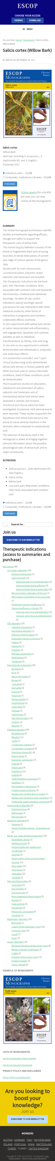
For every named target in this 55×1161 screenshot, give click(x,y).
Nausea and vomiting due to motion (28, 794)
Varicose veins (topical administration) (34, 615)
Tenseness (17, 661)
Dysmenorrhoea (19, 809)
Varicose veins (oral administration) (32, 612)
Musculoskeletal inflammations (26, 896)
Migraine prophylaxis (21, 653)
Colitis (14, 740)
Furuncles (16, 695)
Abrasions (16, 668)
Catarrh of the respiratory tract (26, 926)
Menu (30, 29)
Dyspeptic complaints (22, 759)
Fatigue (15, 642)
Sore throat (17, 869)
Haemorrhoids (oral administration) (32, 581)
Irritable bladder (19, 960)
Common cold (18, 930)
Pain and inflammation (17, 881)
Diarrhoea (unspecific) (22, 752)
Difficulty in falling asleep (23, 634)
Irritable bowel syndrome (24, 790)
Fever (14, 938)
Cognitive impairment (22, 627)
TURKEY (12, 1148)
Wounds (15, 725)
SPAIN (31, 1144)
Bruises (15, 680)
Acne (14, 672)
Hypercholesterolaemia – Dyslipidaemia (31, 828)
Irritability (16, 649)
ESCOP (27, 5)
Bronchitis (16, 922)
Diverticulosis (18, 756)
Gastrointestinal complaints (25, 778)
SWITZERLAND (44, 1144)
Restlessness (18, 657)
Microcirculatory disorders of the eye (29, 593)
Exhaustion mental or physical (26, 638)
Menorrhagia (17, 816)
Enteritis (15, 763)
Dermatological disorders (19, 665)
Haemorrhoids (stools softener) (30, 585)
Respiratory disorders (17, 919)
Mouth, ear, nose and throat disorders (25, 835)
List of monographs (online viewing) (19, 1058)
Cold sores (17, 684)
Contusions (17, 885)
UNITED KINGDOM (38, 1148)
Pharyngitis (17, 866)
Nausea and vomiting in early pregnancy (30, 797)
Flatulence (17, 771)
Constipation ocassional (23, 748)
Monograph (8, 566)
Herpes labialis (19, 699)
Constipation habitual (22, 744)
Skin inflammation (20, 718)
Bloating (16, 737)
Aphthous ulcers (19, 843)
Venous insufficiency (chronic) (25, 608)
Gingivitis (16, 854)
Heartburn (16, 782)
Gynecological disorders (19, 805)
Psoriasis (16, 710)
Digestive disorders (16, 729)
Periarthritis (17, 907)
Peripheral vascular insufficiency (27, 604)
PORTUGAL (20, 1144)
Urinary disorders (15, 941)
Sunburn (16, 721)
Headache (17, 646)
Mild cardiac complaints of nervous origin (31, 596)
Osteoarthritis (18, 903)
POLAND (7, 1144)
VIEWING (18, 20)
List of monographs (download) (17, 1065)
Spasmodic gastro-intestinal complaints (30, 801)
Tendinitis (16, 915)
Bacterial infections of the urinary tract (30, 945)
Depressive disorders (22, 630)
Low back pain (18, 892)
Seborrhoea (17, 714)
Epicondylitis (18, 888)
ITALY (29, 1140)
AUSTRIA (7, 1140)
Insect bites (17, 706)
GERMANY (19, 1140)
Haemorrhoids (18, 577)
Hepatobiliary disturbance (24, 786)
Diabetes (16, 824)
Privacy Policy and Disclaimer (17, 1077)
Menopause (17, 812)
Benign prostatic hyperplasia (25, 949)
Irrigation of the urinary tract (25, 957)
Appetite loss (18, 733)
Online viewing (29, 192)
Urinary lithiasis (19, 964)
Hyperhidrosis (18, 703)
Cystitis (15, 953)
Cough (15, 934)
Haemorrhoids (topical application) (32, 589)
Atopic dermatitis (20, 676)
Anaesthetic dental (21, 839)
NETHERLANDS (42, 1140)
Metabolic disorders (16, 820)
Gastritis (15, 775)
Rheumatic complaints (22, 911)
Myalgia (15, 900)
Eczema (15, 691)
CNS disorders (14, 623)
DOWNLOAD (35, 20)
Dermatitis (16, 687)
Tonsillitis (16, 877)
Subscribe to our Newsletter (23, 540)
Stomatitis (16, 873)
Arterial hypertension (22, 574)
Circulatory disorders (17, 570)
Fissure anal (17, 767)
